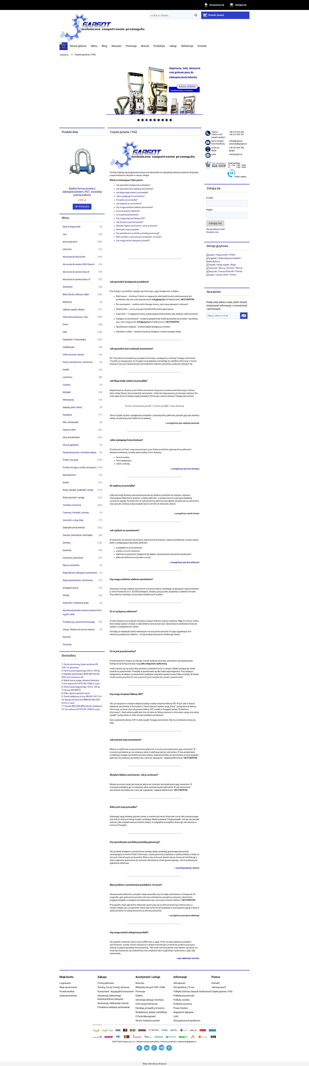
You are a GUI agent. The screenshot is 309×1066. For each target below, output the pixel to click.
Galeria (139, 995)
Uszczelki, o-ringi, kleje (73, 520)
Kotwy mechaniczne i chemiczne (78, 362)
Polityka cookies (181, 999)
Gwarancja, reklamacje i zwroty (113, 1003)
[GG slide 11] (154, 90)
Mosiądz (66, 392)
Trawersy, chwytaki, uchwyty (76, 512)
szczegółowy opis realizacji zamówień (183, 423)
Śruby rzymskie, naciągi (73, 497)
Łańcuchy (67, 249)
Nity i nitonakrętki (71, 422)
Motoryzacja (68, 399)
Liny (64, 234)
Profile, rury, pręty (70, 460)
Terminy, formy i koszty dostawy (113, 987)
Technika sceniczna (72, 505)
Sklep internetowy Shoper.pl (154, 1064)
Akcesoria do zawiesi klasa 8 (76, 272)
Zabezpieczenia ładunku (74, 527)
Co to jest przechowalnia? (127, 215)
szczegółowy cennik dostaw (187, 513)
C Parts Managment (146, 1016)
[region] (154, 90)
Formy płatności (106, 983)
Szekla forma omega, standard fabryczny (81, 680)
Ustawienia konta (68, 995)
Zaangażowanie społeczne (186, 1020)
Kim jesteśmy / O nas (183, 987)
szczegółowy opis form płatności (185, 562)
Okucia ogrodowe (71, 445)
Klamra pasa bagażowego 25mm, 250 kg (82, 671)
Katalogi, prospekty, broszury (150, 1008)
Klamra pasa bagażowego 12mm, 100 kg (82, 687)
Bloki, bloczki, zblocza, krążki (76, 294)
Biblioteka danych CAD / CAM (150, 987)
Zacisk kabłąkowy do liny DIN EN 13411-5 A (83, 696)
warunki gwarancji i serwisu (187, 868)
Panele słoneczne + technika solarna (79, 452)
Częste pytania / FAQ (221, 991)
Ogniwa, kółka (69, 430)
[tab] (138, 120)
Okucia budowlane (71, 437)
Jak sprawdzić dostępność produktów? (133, 185)
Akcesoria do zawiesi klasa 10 (76, 279)
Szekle (66, 482)
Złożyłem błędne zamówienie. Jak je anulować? (136, 226)
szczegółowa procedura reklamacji (184, 915)
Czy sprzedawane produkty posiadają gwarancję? (137, 233)
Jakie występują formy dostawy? (130, 196)
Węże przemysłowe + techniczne (78, 580)
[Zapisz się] (244, 315)
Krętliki (66, 369)
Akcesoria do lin (70, 242)
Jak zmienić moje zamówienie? (129, 222)
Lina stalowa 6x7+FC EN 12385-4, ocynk (82, 709)
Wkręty (66, 595)
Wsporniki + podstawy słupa (76, 603)
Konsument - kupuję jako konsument (116, 991)
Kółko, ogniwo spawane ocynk (77, 693)
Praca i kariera (180, 1008)
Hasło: (209, 209)
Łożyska (66, 385)
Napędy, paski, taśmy (72, 407)
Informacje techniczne (147, 1003)
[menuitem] (78, 46)
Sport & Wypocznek (71, 226)
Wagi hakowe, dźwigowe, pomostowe (80, 573)
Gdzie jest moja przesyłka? (127, 229)
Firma (65, 324)
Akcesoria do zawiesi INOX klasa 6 (78, 264)
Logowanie (65, 983)
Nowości (67, 637)
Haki (65, 332)
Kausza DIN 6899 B (72, 690)
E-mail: (209, 198)
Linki (175, 1016)
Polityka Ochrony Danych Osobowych (192, 991)
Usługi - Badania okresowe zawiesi (78, 629)
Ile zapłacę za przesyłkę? (126, 200)
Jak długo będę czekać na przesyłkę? (132, 192)
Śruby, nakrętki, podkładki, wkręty (78, 490)
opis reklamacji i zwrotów (188, 958)
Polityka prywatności (183, 995)
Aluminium (67, 287)
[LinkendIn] (147, 1048)
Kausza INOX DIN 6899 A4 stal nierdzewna (83, 706)
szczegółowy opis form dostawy (185, 469)
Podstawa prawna (182, 1003)
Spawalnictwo (69, 475)
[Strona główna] (102, 26)
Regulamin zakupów (183, 1012)
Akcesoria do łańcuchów (74, 257)
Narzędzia (67, 415)
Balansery (67, 302)
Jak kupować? (218, 987)
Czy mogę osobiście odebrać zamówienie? (134, 207)
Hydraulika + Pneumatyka (74, 339)
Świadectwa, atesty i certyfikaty (151, 1012)
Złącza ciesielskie (71, 565)
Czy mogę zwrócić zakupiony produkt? (133, 240)
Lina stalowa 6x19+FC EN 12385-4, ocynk (82, 683)
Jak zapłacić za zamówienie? (129, 203)
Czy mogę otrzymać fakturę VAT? (130, 218)
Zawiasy (66, 542)
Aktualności (179, 983)
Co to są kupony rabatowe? (128, 211)
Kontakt (215, 983)
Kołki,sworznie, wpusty (73, 354)
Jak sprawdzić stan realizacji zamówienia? (134, 189)
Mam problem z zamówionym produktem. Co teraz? (138, 237)
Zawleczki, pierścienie (73, 558)
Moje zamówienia (68, 987)
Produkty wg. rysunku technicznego (79, 622)
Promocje (67, 644)
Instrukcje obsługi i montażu (150, 999)
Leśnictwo (67, 377)
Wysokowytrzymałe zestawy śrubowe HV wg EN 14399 (81, 612)
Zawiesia (67, 550)
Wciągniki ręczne (70, 588)
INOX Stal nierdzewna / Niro (75, 317)
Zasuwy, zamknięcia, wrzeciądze (78, 535)
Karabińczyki (68, 347)
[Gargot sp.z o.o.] (139, 1048)
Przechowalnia (67, 991)
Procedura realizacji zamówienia (114, 1007)
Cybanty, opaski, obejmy (73, 309)
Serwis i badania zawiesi (148, 1020)
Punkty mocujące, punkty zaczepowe (79, 467)
